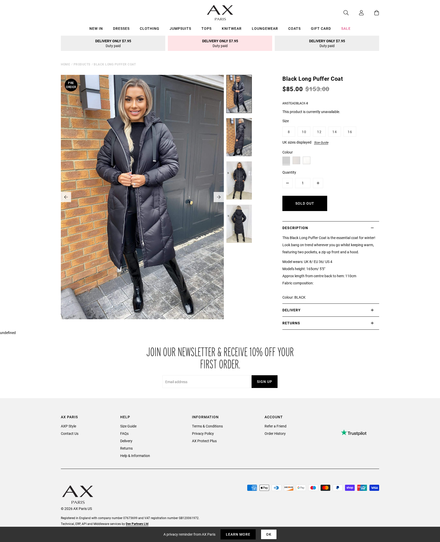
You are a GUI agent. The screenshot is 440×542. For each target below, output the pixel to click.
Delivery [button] (291, 310)
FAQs (124, 433)
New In (96, 28)
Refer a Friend (275, 426)
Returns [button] (291, 323)
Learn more (238, 534)
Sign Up (264, 381)
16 (350, 131)
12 (319, 131)
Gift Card (321, 28)
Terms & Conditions (207, 426)
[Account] (356, 12)
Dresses (121, 28)
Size (285, 120)
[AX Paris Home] (220, 12)
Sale (346, 28)
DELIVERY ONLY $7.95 (113, 43)
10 (304, 131)
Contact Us (69, 433)
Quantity (289, 172)
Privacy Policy (203, 433)
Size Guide (321, 142)
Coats (294, 28)
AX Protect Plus (204, 440)
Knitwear (232, 28)
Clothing (149, 28)
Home (65, 64)
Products (82, 64)
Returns (126, 448)
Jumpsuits (180, 28)
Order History (275, 433)
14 (334, 131)
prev (66, 197)
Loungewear (265, 28)
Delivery (126, 440)
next (219, 197)
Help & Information (135, 455)
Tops (206, 28)
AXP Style (68, 426)
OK (268, 534)
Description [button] (295, 227)
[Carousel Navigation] (142, 197)
